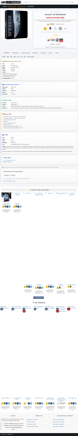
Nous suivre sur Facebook (58, 419)
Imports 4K (50, 52)
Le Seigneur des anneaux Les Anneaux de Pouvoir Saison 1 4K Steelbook (32, 399)
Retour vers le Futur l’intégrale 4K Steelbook (54, 318)
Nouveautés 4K (35, 52)
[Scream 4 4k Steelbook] (39, 237)
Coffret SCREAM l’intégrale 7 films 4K (6, 204)
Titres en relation (30, 56)
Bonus (15, 56)
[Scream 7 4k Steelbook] (17, 197)
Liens (21, 56)
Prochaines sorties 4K (25, 52)
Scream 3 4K (50, 284)
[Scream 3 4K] (50, 237)
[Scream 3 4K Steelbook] (61, 237)
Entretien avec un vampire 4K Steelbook (21, 398)
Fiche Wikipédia (8, 161)
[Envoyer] (72, 2)
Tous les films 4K (53, 47)
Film (18, 56)
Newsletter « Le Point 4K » (32, 419)
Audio (11, 56)
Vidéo (8, 56)
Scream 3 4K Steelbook (60, 285)
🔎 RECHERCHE (6, 52)
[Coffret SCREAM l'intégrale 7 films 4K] (6, 197)
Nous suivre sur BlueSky (58, 426)
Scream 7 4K (28, 284)
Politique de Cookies (31, 424)
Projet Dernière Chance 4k (43, 398)
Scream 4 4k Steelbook (39, 285)
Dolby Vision (58, 47)
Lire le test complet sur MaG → (9, 181)
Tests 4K (57, 52)
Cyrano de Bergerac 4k (9, 398)
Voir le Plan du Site (31, 421)
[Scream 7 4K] (28, 237)
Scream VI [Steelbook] (72, 284)
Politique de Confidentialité (32, 426)
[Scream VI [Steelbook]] (71, 237)
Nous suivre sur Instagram (58, 424)
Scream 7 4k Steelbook (17, 204)
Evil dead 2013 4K (65, 398)
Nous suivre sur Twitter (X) (58, 421)
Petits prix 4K (43, 52)
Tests (25, 56)
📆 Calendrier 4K (15, 52)
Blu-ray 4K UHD (12, 6)
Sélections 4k (21, 6)
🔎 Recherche (30, 6)
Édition (4, 56)
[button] (2, 38)
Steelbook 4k (63, 47)
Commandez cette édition (10, 160)
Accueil (5, 6)
